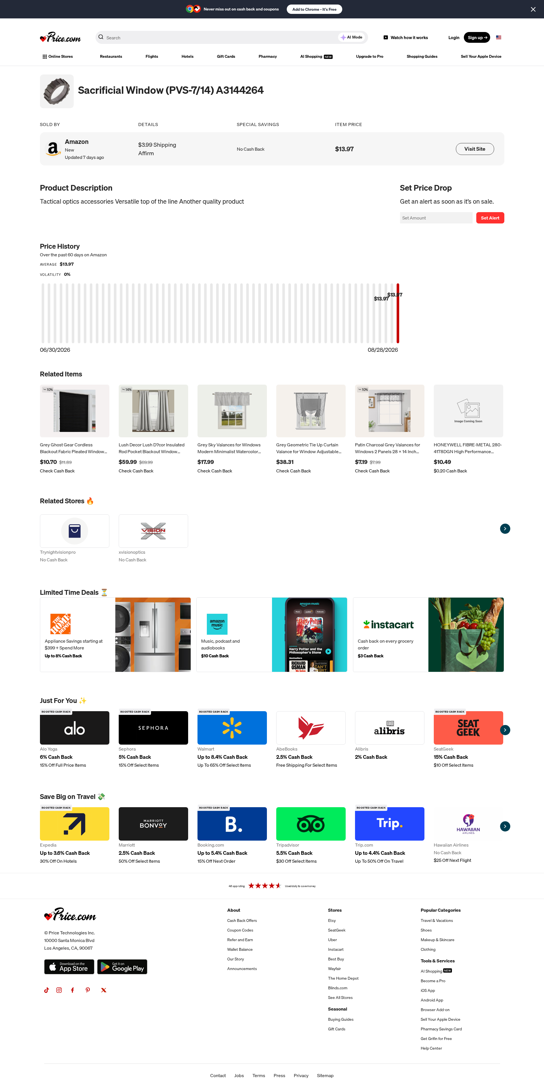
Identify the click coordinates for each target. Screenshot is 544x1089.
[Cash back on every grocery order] (428, 635)
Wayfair (334, 969)
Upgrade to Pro (369, 56)
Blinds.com (337, 988)
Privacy (301, 1075)
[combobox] (231, 37)
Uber (332, 940)
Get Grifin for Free (436, 1038)
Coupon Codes (240, 930)
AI (354, 37)
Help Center (431, 1048)
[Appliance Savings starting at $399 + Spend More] (115, 635)
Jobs (239, 1075)
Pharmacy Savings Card (441, 1029)
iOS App (428, 990)
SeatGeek (336, 930)
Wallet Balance (240, 949)
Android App (432, 1000)
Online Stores (60, 56)
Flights (152, 56)
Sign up (475, 37)
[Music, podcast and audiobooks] (272, 635)
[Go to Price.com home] (60, 37)
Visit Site (474, 149)
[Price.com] (70, 926)
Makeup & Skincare (437, 940)
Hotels (188, 56)
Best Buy (336, 959)
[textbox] (498, 37)
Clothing (428, 949)
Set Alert (490, 217)
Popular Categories (441, 910)
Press (279, 1075)
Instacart (336, 949)
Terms (258, 1075)
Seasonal (337, 1008)
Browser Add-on (435, 1010)
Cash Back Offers (242, 920)
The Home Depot (343, 978)
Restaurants (111, 56)
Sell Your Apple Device (481, 56)
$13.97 (344, 149)
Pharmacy (268, 56)
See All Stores (340, 997)
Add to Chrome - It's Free (314, 9)
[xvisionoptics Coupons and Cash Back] (153, 539)
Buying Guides (341, 1019)
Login (454, 37)
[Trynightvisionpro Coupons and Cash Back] (74, 539)
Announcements (242, 969)
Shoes (426, 930)
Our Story (235, 959)
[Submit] (101, 38)
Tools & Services (438, 960)
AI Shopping (311, 56)
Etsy (332, 920)
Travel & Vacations (437, 920)
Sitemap (325, 1075)
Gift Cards (226, 56)
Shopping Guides (422, 56)
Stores (335, 910)
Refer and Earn (240, 940)
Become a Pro (433, 981)
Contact (218, 1075)
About (233, 910)
